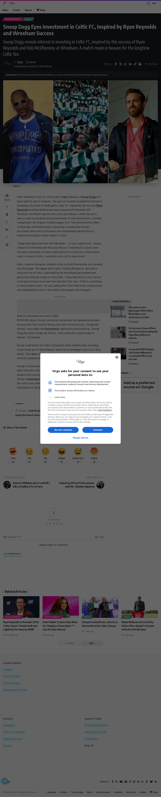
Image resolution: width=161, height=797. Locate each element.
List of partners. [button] (105, 410)
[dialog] (80, 398)
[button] (80, 397)
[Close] (117, 357)
